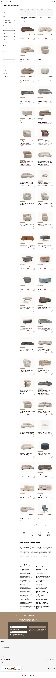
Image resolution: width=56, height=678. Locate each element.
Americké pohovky (39, 573)
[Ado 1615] (20, 250)
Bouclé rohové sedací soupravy (42, 605)
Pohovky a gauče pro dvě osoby (42, 577)
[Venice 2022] (25, 41)
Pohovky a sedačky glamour (25, 598)
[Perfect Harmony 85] (47, 41)
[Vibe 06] (23, 41)
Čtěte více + (22, 560)
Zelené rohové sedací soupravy (42, 580)
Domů (3, 3)
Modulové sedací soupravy (41, 569)
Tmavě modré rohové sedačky (26, 594)
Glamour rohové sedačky (41, 588)
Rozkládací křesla (23, 568)
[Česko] (25, 675)
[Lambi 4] (23, 83)
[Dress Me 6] (21, 229)
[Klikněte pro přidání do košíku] (34, 39)
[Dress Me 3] (22, 229)
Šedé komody (22, 610)
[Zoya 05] (20, 271)
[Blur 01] (20, 437)
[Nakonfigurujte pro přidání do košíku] (51, 81)
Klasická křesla (39, 572)
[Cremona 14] (20, 458)
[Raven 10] (20, 125)
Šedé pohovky (39, 584)
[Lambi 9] (20, 83)
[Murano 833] (20, 62)
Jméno (11, 624)
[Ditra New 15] (48, 41)
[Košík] (54, 1)
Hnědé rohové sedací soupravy (26, 605)
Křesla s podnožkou (23, 574)
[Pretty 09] (21, 250)
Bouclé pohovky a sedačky (41, 602)
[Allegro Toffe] (22, 125)
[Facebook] (48, 668)
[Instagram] (50, 668)
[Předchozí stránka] (34, 525)
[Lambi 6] (21, 83)
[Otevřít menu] (2, 1)
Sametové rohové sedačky (41, 587)
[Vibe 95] (22, 41)
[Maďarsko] (28, 675)
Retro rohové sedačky (40, 591)
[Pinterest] (54, 668)
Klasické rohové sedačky (41, 590)
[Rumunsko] (31, 675)
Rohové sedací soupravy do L (25, 603)
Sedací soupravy (7, 3)
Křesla (21, 566)
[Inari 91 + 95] (20, 333)
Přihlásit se (37, 627)
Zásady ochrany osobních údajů (39, 629)
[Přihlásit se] (52, 1)
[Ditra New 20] (49, 41)
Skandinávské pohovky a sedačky (42, 598)
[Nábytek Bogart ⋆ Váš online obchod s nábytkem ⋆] (8, 1)
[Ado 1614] (22, 521)
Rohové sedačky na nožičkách (42, 592)
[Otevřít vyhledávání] (50, 1)
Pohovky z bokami (39, 581)
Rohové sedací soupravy (24, 569)
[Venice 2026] (20, 41)
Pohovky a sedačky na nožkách (42, 599)
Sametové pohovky (40, 595)
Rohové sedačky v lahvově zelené (26, 592)
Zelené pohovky (23, 584)
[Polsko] (22, 675)
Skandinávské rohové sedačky (25, 590)
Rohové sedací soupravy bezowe (26, 581)
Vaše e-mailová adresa (14, 629)
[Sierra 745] (24, 83)
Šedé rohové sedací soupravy (25, 585)
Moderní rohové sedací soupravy (42, 585)
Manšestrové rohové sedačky (25, 588)
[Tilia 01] (20, 500)
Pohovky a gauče (39, 570)
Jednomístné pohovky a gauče (26, 577)
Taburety (38, 574)
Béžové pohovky (39, 583)
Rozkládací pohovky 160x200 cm (42, 600)
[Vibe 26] (21, 41)
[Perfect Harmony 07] (50, 41)
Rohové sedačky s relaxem (25, 570)
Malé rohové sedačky (24, 587)
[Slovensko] (33, 675)
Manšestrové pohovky (24, 595)
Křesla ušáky (38, 568)
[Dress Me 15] (20, 229)
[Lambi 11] (22, 83)
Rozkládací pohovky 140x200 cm (26, 602)
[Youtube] (52, 668)
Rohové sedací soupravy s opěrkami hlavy (28, 606)
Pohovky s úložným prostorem (25, 583)
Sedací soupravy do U (24, 580)
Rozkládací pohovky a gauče (41, 579)
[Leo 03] (20, 521)
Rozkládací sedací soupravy (25, 573)
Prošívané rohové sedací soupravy (43, 606)
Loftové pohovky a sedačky (25, 599)
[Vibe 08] (24, 41)
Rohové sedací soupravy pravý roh (43, 576)
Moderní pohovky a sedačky (41, 596)
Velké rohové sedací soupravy (42, 603)
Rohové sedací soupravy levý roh (26, 576)
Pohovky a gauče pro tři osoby (25, 579)
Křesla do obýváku (39, 566)
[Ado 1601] (21, 521)
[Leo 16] (21, 125)
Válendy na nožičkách (24, 596)
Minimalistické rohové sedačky (26, 591)
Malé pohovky (39, 594)
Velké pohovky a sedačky (24, 600)
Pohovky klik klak (23, 572)
